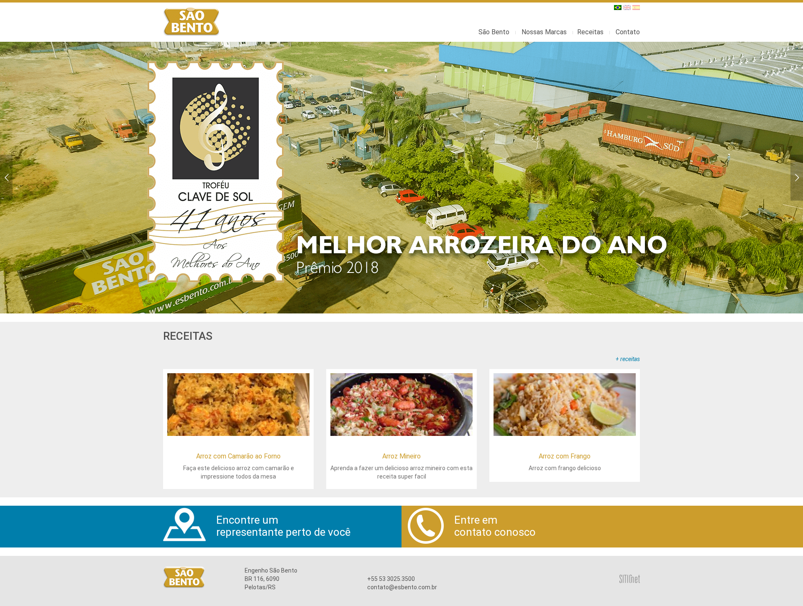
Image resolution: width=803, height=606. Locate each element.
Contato (628, 32)
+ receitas (628, 359)
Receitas (590, 32)
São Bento (493, 32)
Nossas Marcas (544, 32)
